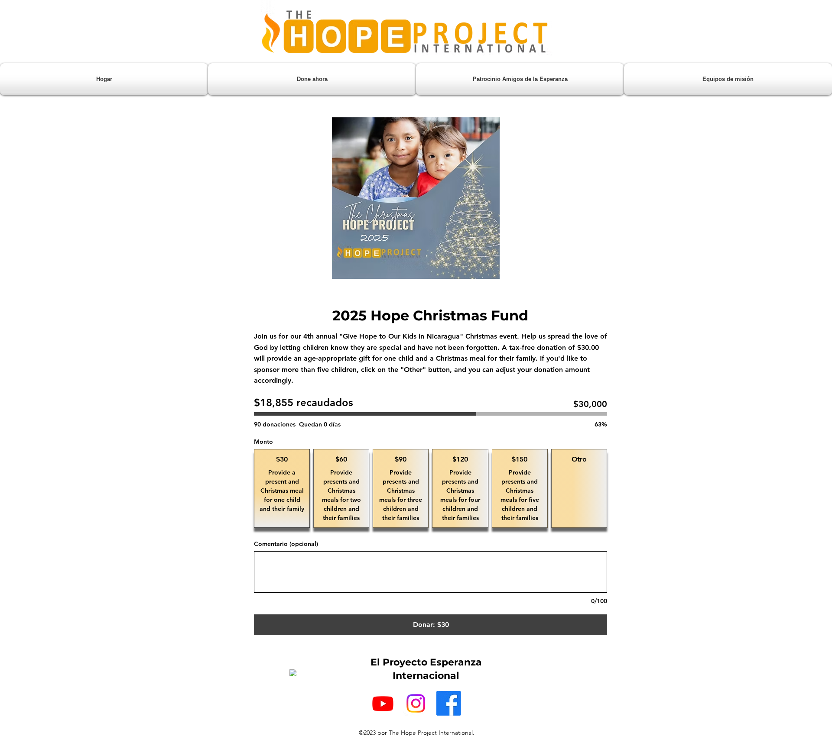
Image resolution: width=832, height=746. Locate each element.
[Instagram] (415, 703)
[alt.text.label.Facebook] (448, 703)
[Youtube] (382, 703)
